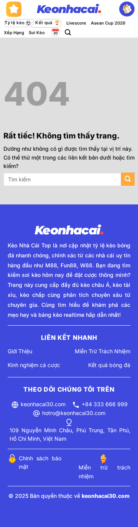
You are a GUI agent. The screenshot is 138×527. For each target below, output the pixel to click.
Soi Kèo (37, 32)
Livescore (76, 23)
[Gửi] (128, 179)
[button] (68, 32)
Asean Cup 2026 (108, 23)
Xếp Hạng (14, 32)
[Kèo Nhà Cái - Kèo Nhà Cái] (69, 9)
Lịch (54, 32)
